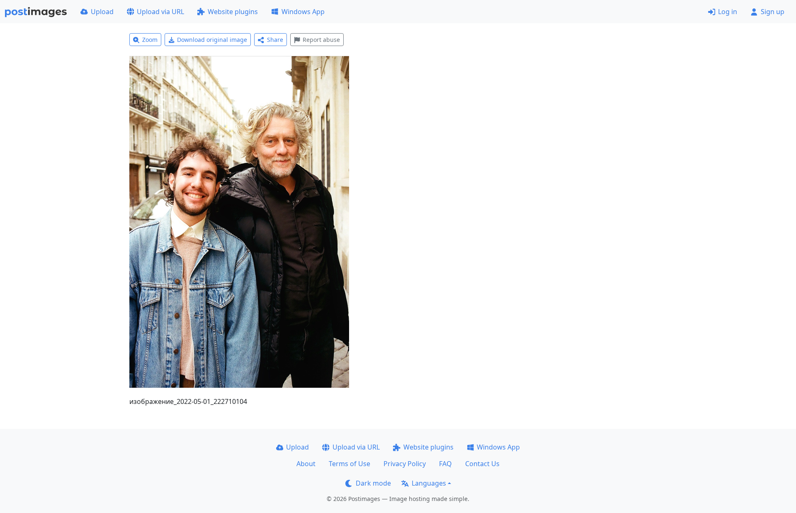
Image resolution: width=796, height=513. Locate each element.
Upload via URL (160, 11)
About (305, 463)
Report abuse (321, 40)
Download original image (212, 40)
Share (275, 40)
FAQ (445, 463)
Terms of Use (349, 463)
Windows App (303, 11)
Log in (727, 11)
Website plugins (233, 11)
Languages (429, 483)
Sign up (772, 11)
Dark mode (373, 483)
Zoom (150, 40)
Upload (102, 11)
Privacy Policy (404, 463)
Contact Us (482, 463)
